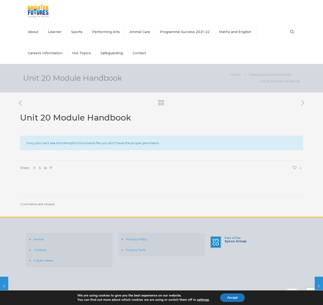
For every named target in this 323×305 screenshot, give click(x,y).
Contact (40, 250)
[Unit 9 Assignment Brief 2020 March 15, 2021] (4, 286)
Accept (232, 297)
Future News (43, 260)
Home (236, 74)
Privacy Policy (136, 239)
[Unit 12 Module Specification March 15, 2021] (319, 286)
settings (203, 300)
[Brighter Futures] (38, 10)
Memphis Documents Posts (270, 74)
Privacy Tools (136, 250)
